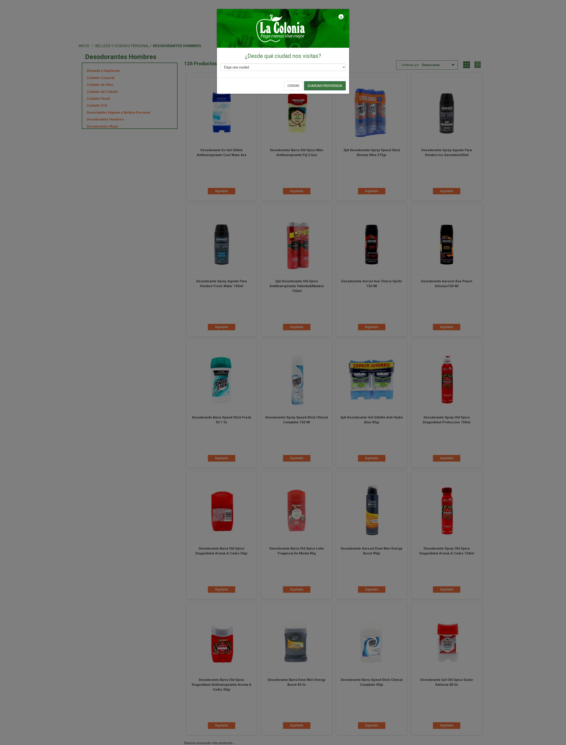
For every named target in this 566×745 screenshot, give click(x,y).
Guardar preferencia (325, 86)
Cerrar (293, 86)
